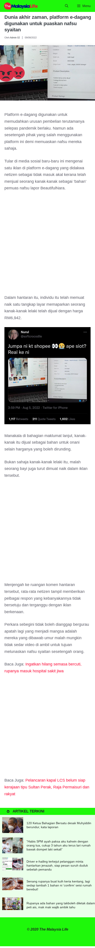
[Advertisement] (47, 245)
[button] (67, 6)
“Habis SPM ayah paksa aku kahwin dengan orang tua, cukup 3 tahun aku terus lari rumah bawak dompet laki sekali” (59, 845)
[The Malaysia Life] (21, 6)
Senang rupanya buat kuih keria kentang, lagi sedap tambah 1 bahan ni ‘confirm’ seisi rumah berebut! (59, 885)
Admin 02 (15, 37)
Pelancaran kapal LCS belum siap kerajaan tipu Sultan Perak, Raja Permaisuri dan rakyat (46, 787)
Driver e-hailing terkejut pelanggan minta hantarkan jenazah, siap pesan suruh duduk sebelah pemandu (57, 865)
